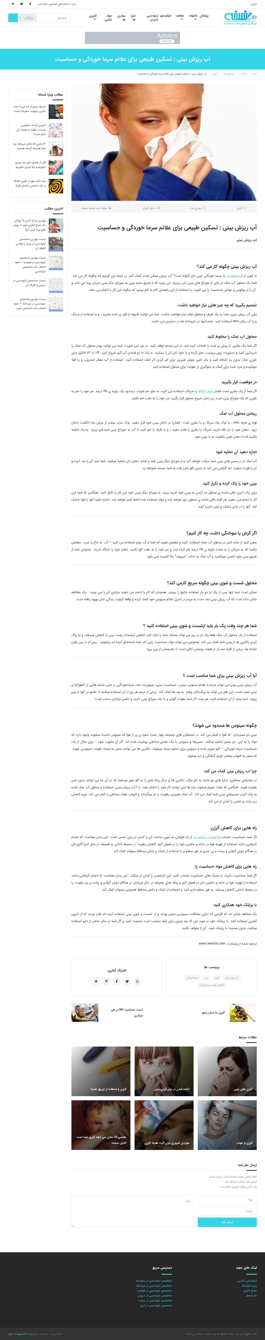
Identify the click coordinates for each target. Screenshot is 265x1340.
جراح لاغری (250, 1290)
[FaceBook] (30, 4)
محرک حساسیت (205, 837)
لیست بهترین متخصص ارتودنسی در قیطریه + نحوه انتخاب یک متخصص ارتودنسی (30, 265)
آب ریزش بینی (231, 978)
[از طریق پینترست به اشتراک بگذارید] (106, 981)
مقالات (243, 74)
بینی (206, 978)
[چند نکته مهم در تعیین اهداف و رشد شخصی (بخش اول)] (56, 186)
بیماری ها (229, 74)
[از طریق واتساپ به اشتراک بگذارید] (137, 981)
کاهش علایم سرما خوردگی (211, 985)
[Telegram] (12, 4)
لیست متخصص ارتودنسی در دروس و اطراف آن (29, 282)
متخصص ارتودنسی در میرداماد (154, 1285)
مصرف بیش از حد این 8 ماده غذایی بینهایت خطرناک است (30, 108)
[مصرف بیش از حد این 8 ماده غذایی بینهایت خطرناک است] (56, 111)
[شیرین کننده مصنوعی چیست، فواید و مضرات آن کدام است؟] (56, 130)
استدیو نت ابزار (17, 1334)
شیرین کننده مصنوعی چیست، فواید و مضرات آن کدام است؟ (31, 130)
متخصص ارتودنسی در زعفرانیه (154, 1280)
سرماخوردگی (192, 978)
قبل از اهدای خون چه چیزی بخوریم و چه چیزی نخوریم (30, 164)
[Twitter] (21, 4)
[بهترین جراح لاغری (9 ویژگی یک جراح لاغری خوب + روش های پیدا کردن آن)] (56, 225)
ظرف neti (206, 391)
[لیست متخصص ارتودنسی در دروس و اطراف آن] (56, 285)
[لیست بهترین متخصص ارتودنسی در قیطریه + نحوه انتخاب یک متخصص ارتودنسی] (56, 263)
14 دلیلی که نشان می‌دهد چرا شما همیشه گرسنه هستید (29, 146)
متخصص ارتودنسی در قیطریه (154, 1290)
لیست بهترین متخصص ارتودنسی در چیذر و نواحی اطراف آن (31, 243)
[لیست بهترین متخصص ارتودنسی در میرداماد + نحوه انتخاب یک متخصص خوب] (56, 304)
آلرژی (215, 74)
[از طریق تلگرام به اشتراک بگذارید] (96, 981)
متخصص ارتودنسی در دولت (155, 1300)
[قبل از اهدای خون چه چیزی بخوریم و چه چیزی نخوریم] (56, 167)
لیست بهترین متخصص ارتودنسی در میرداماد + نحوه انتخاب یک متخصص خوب (30, 303)
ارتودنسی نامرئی (247, 1280)
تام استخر (251, 1295)
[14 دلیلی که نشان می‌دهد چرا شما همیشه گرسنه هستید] (56, 149)
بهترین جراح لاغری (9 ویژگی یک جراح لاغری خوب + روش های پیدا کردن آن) (29, 225)
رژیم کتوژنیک (249, 1285)
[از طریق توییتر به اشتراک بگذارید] (127, 981)
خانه (254, 74)
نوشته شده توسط (94, 208)
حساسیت (233, 275)
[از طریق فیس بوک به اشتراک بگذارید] (117, 981)
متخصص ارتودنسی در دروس (154, 1295)
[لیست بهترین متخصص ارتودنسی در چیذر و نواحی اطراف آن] (56, 244)
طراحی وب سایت (51, 1334)
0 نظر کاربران (149, 208)
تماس (254, 4)
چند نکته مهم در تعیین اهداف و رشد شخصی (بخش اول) (29, 183)
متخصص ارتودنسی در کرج (156, 1305)
